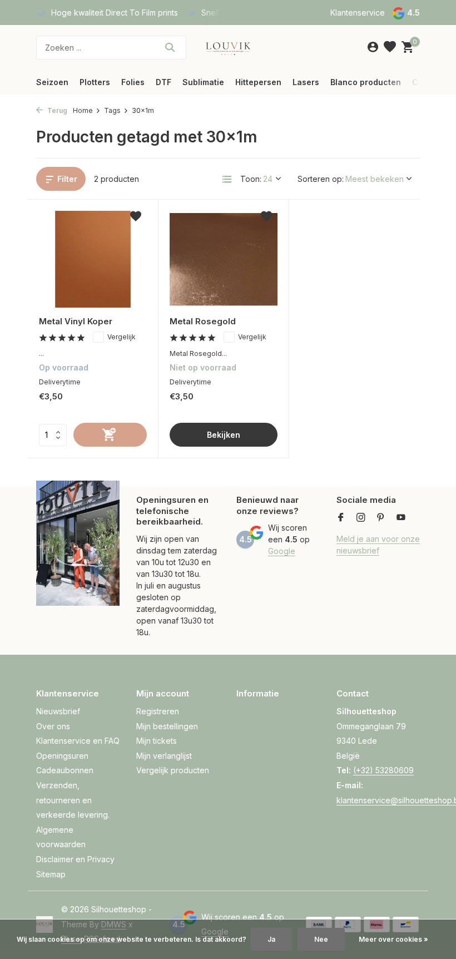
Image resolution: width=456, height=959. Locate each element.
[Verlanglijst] (390, 47)
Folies (133, 82)
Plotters (95, 82)
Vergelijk (121, 337)
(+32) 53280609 (383, 770)
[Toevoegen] (110, 435)
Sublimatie (203, 82)
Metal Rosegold (203, 321)
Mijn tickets (156, 740)
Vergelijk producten (172, 770)
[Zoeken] (170, 47)
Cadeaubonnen (64, 770)
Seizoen (52, 82)
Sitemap (51, 874)
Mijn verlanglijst (164, 755)
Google (281, 551)
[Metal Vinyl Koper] (93, 259)
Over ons (53, 726)
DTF (163, 82)
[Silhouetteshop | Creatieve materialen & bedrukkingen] (228, 47)
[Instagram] (360, 518)
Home (83, 110)
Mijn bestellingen (167, 726)
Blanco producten (365, 82)
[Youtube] (400, 518)
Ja (271, 939)
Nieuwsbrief (58, 711)
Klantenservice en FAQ (78, 740)
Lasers (306, 82)
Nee (321, 939)
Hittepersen (258, 82)
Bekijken (223, 434)
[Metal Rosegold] (223, 259)
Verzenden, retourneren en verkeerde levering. (73, 799)
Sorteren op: (321, 179)
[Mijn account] (373, 47)
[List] (227, 179)
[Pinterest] (380, 518)
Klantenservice (357, 12)
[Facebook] (340, 518)
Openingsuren (62, 755)
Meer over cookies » (393, 939)
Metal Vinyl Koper (75, 321)
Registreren (157, 711)
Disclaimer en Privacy (75, 859)
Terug (56, 110)
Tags (112, 110)
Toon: (250, 179)
